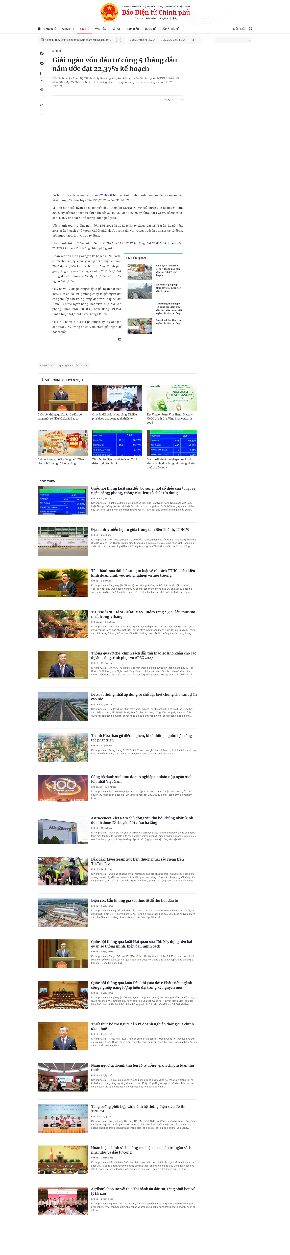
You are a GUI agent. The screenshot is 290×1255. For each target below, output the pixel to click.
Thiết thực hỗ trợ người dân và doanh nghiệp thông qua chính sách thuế (142, 1026)
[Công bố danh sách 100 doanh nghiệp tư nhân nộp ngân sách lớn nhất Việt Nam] (63, 790)
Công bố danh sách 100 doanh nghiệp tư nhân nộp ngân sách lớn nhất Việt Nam (141, 779)
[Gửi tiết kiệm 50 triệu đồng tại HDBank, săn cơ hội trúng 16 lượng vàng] (63, 443)
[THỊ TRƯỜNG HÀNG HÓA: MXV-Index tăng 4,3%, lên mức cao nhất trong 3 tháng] (63, 625)
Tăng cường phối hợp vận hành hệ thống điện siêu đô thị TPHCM (138, 1108)
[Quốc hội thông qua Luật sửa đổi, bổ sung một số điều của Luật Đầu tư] (63, 398)
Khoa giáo (132, 28)
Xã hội (116, 28)
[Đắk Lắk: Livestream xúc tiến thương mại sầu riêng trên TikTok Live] (63, 873)
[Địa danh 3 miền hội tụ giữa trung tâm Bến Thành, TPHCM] (63, 543)
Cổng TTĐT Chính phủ (143, 40)
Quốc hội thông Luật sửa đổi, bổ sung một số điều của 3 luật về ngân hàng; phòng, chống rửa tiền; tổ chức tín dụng (143, 490)
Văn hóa (100, 28)
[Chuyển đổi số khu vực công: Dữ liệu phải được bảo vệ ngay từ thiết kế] (117, 398)
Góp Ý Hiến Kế (170, 28)
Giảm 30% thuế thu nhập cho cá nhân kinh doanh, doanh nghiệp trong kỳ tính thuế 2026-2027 (171, 463)
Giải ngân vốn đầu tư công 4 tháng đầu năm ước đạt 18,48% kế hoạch (168, 270)
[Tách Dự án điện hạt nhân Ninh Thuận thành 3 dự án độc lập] (117, 443)
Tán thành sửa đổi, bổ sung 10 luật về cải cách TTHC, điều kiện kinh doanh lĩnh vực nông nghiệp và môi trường (143, 573)
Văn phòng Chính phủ (174, 40)
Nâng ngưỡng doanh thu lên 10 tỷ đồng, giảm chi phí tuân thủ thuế (142, 1067)
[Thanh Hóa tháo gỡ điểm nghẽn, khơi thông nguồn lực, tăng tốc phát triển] (63, 749)
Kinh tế (84, 28)
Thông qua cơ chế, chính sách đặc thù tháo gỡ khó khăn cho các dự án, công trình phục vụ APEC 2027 (143, 655)
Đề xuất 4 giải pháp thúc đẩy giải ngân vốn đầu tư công (168, 287)
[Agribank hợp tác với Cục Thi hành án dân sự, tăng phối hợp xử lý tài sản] (63, 1202)
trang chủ (49, 28)
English (164, 18)
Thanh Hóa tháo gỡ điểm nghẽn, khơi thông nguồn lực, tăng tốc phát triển (141, 738)
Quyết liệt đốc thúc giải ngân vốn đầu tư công (169, 321)
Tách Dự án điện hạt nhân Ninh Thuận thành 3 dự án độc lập (115, 461)
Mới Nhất (239, 28)
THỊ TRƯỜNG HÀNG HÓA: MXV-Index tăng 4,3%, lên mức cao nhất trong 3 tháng (143, 614)
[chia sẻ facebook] (42, 53)
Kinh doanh (96, 622)
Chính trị (68, 28)
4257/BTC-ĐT (103, 195)
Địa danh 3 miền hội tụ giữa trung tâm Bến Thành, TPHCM (140, 530)
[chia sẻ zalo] (42, 63)
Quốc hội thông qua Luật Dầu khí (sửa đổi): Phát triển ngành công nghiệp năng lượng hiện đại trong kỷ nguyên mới (141, 985)
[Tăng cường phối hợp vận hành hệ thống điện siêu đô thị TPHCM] (63, 1120)
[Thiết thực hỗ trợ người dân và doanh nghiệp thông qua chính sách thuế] (63, 1037)
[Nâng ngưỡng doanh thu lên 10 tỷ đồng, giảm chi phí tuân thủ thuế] (63, 1079)
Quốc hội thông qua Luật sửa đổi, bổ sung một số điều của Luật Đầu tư (60, 416)
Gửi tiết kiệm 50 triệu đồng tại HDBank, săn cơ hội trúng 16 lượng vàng (62, 461)
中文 (175, 18)
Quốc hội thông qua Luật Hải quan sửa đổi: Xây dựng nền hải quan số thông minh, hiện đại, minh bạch (141, 944)
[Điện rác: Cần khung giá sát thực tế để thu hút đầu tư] (63, 914)
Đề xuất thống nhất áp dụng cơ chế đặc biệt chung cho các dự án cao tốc (144, 696)
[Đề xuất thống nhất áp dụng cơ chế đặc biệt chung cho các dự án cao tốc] (63, 708)
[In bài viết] (42, 89)
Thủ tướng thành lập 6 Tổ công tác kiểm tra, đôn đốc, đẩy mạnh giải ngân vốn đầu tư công (169, 308)
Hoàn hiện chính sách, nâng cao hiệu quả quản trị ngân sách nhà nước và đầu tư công (141, 1150)
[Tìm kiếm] (250, 29)
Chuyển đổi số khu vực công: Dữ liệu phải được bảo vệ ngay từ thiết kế (114, 416)
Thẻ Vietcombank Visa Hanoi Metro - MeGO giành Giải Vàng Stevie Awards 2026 (170, 418)
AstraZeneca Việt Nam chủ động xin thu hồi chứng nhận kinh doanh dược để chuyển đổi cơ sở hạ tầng (142, 820)
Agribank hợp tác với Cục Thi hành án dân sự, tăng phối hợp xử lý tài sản (143, 1191)
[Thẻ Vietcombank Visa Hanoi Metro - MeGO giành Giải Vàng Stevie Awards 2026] (172, 398)
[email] (192, 40)
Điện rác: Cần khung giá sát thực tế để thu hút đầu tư (134, 900)
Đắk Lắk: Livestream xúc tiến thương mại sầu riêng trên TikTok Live (137, 861)
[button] (116, 40)
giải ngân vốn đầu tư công (73, 365)
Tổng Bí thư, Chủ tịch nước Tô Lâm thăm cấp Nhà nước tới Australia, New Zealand (78, 39)
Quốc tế (150, 28)
